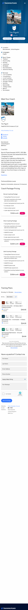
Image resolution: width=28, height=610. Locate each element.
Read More (4, 175)
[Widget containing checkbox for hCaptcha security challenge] (12, 394)
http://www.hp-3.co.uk (14, 406)
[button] (8, 407)
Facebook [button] (5, 134)
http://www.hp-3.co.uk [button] (7, 130)
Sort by (2, 296)
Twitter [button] (5, 136)
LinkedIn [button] (5, 138)
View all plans (18, 292)
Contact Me (15, 35)
